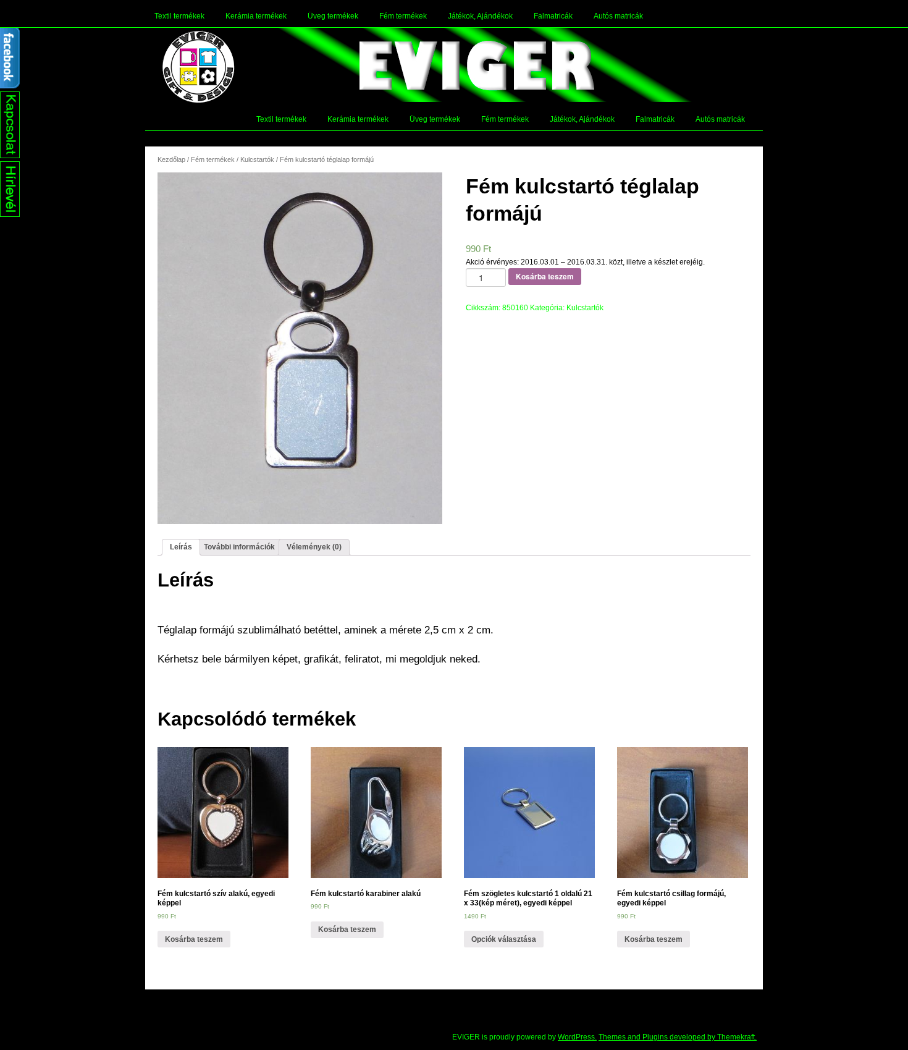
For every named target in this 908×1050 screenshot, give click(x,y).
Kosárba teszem (545, 276)
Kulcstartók (257, 159)
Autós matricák (618, 16)
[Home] (198, 67)
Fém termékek (403, 16)
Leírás (181, 547)
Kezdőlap (171, 159)
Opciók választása (503, 939)
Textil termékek (179, 16)
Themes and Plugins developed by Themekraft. (678, 1037)
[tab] (181, 547)
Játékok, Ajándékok (480, 16)
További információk (239, 547)
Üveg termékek (333, 16)
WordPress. (577, 1037)
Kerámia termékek (256, 16)
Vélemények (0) (314, 547)
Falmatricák (553, 16)
